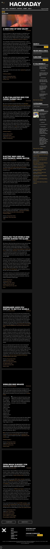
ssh (11, 285)
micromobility (13, 515)
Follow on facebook (34, 53)
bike (10, 77)
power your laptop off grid (24, 507)
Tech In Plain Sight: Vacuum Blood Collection (43, 113)
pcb (11, 363)
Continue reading (7, 73)
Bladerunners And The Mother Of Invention (43, 95)
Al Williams (13, 100)
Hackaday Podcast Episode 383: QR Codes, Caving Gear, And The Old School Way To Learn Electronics (43, 131)
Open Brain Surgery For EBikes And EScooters (15, 465)
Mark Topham (35, 162)
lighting (6, 363)
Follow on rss (39, 53)
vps (13, 285)
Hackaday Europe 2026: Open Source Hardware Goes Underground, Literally (43, 87)
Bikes (4, 432)
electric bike (5, 512)
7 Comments (28, 467)
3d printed (8, 360)
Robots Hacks (10, 133)
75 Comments (28, 386)
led (3, 363)
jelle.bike (15, 250)
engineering (23, 70)
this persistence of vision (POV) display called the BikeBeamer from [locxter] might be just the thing (17, 325)
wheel (7, 366)
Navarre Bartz (13, 386)
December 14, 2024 (6, 100)
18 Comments (43, 146)
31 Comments (42, 98)
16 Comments (28, 310)
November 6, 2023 (6, 467)
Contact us (41, 53)
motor (9, 217)
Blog (7, 8)
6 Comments (42, 70)
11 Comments (28, 240)
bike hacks (14, 77)
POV (12, 364)
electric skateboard (7, 514)
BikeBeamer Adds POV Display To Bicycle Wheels (16, 308)
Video (12, 533)
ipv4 (7, 284)
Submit (25, 8)
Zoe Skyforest (13, 159)
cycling (13, 282)
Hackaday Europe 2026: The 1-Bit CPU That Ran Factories (43, 80)
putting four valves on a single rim (20, 39)
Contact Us (14, 538)
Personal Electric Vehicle (8, 517)
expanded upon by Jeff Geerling (10, 269)
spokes (4, 366)
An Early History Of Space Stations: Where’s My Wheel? (43, 67)
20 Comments (43, 77)
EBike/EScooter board (14, 480)
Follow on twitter (35, 53)
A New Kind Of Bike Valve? (15, 29)
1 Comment (42, 122)
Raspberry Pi (9, 279)
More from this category (38, 99)
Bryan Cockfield (12, 310)
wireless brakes (6, 446)
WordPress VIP (27, 543)
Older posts (8, 522)
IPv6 (9, 284)
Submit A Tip (14, 535)
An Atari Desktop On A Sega (42, 157)
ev (9, 515)
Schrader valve (6, 79)
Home (3, 8)
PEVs (14, 517)
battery (12, 360)
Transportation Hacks (11, 76)
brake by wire (10, 444)
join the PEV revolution (22, 503)
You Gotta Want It (43, 124)
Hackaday (25, 4)
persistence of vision (7, 364)
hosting (4, 284)
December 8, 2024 (6, 240)
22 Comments (28, 100)
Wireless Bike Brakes (13, 384)
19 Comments (43, 126)
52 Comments (28, 30)
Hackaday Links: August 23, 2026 (42, 120)
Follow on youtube (37, 53)
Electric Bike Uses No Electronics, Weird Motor (16, 157)
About (29, 8)
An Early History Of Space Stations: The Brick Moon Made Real (43, 74)
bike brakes (10, 443)
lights (9, 363)
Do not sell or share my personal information (27, 542)
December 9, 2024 (6, 159)
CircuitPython (6, 483)
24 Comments (28, 159)
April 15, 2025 (5, 30)
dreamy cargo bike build (14, 434)
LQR (16, 126)
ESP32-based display (19, 488)
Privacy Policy (38, 541)
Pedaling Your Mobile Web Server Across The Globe (16, 238)
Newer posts (25, 522)
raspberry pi (8, 285)
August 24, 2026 (44, 8)
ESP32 (15, 361)
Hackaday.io (12, 8)
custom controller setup (18, 475)
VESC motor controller (19, 479)
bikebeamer (10, 361)
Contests (19, 8)
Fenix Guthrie (11, 30)
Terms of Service (42, 541)
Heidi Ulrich (13, 240)
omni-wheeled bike (12, 504)
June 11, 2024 (5, 310)
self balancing (9, 138)
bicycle (7, 77)
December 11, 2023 (6, 386)
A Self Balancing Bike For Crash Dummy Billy (16, 98)
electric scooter (11, 512)
